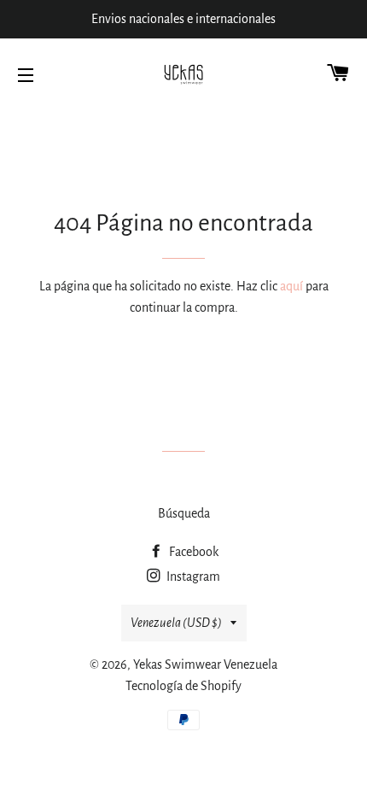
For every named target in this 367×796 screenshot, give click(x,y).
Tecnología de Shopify (183, 686)
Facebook (192, 552)
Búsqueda (184, 513)
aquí (291, 286)
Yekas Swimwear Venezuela (205, 664)
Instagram (192, 576)
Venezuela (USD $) (176, 622)
